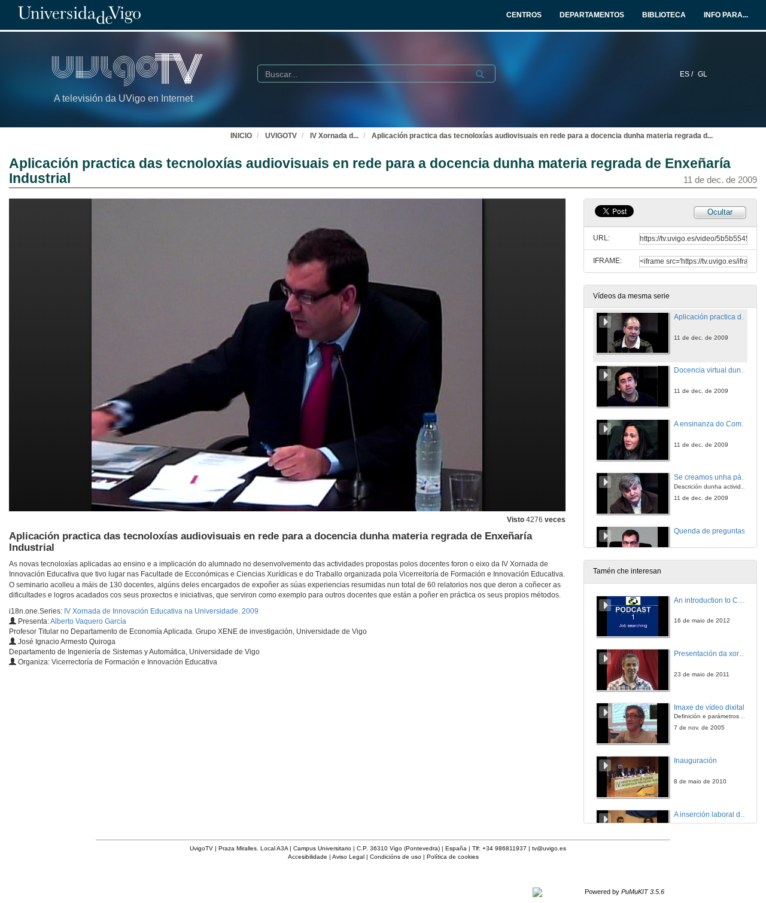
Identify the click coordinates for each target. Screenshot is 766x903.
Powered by (624, 891)
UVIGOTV (281, 136)
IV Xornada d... (334, 136)
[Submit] (480, 74)
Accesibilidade (307, 856)
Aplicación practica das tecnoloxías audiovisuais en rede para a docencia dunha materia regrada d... (542, 136)
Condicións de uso (395, 856)
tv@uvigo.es (549, 848)
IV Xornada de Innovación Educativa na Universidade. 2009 (161, 611)
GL (702, 74)
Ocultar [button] (719, 212)
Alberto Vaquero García (88, 621)
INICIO (241, 136)
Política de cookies (453, 856)
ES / (687, 74)
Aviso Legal (348, 856)
